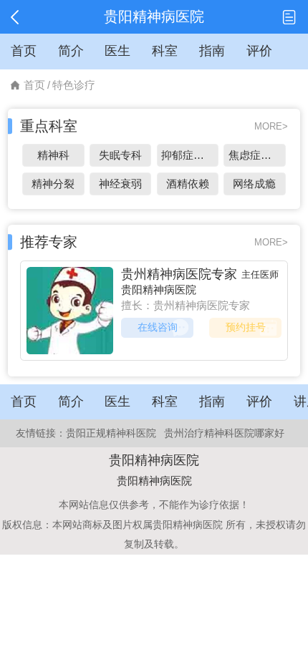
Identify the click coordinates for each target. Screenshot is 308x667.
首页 (34, 85)
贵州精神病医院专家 (179, 274)
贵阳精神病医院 (158, 289)
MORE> (271, 126)
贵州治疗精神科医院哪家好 (224, 433)
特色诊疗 (73, 85)
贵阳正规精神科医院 (111, 433)
